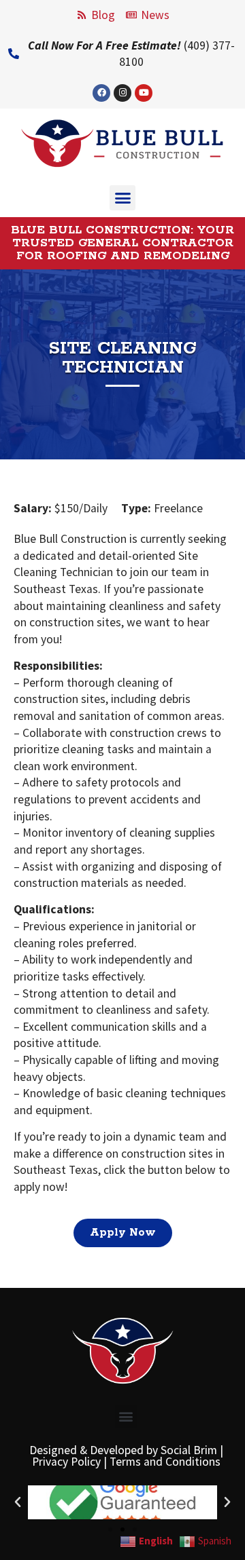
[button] (122, 198)
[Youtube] (143, 93)
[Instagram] (122, 93)
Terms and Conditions (165, 1461)
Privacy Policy (66, 1461)
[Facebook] (101, 93)
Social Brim (189, 1450)
